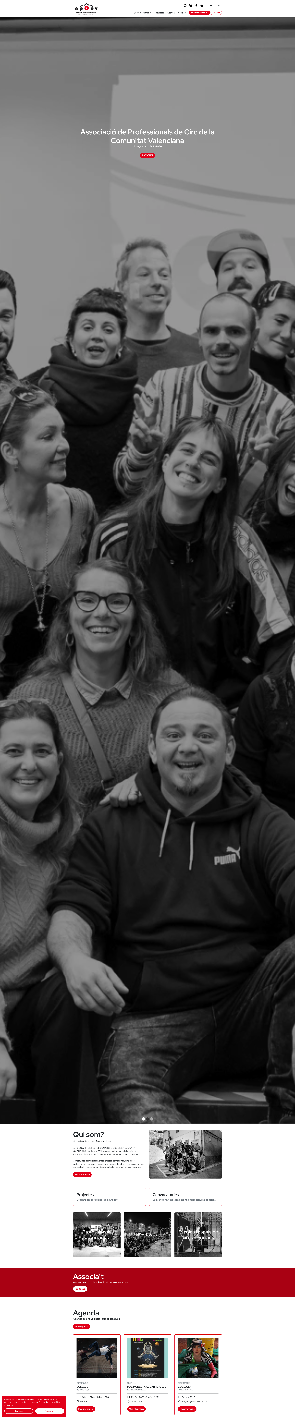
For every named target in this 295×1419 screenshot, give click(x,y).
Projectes (159, 12)
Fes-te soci (80, 1288)
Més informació (147, 146)
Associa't (216, 12)
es (219, 5)
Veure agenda (81, 1326)
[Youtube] (202, 6)
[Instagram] (185, 6)
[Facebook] (196, 6)
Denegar (19, 1411)
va (210, 5)
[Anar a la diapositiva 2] (147, 1119)
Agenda (171, 12)
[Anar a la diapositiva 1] (143, 1119)
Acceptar (49, 1411)
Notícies (182, 12)
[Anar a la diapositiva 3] (151, 1119)
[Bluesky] (191, 6)
